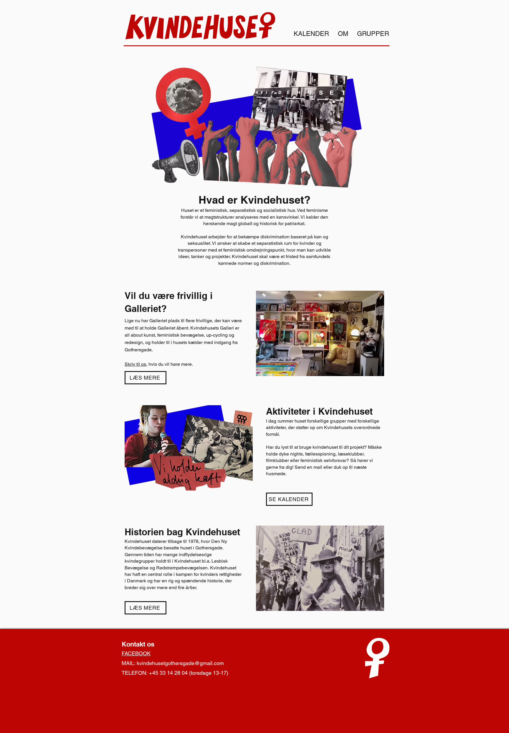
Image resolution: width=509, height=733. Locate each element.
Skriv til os (135, 364)
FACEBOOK (136, 653)
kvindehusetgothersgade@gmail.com (180, 663)
